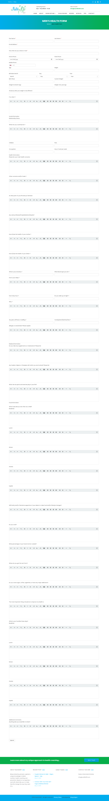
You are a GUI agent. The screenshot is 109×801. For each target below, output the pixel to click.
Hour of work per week (60, 149)
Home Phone (12, 56)
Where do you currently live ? (17, 124)
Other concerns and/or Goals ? (17, 176)
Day (40, 73)
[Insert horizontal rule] (66, 101)
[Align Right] (53, 101)
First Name (12, 38)
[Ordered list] (62, 101)
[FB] (93, 2)
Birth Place (12, 79)
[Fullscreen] (97, 101)
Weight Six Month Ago (15, 85)
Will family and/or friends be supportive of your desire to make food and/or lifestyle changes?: (35, 505)
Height (56, 67)
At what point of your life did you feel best (20, 195)
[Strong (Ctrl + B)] (24, 101)
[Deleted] (30, 101)
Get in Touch (91, 760)
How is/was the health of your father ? (19, 253)
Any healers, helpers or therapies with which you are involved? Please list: (29, 365)
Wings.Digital (73, 797)
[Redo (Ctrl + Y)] (17, 101)
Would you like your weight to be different (20, 91)
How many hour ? (14, 296)
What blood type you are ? (61, 272)
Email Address (13, 44)
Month (12, 76)
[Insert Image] (44, 101)
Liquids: (11, 486)
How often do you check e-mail (18, 51)
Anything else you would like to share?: (19, 722)
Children (11, 143)
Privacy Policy (57, 797)
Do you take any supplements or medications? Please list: (25, 346)
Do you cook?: (13, 524)
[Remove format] (70, 101)
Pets (55, 143)
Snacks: (11, 466)
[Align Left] (47, 101)
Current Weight (58, 79)
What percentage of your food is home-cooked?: (23, 544)
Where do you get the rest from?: (18, 563)
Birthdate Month (13, 73)
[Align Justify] (56, 101)
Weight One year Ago (60, 85)
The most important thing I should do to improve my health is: (26, 602)
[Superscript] (34, 101)
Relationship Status (14, 118)
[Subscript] (36, 101)
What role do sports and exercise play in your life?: (23, 384)
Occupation (12, 149)
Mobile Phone (12, 62)
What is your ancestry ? (15, 272)
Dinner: (11, 447)
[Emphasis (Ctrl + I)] (27, 101)
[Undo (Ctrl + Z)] (14, 101)
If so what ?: (12, 97)
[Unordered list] (59, 101)
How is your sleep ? (14, 277)
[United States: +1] (11, 65)
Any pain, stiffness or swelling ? (17, 320)
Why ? (10, 302)
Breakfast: (12, 408)
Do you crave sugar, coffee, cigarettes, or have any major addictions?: (28, 582)
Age (10, 67)
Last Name (57, 38)
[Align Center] (50, 101)
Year (71, 73)
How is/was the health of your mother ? (20, 234)
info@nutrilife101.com (77, 8)
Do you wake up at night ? (61, 296)
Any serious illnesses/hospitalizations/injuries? (21, 215)
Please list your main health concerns (19, 157)
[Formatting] (21, 101)
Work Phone (57, 56)
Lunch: (11, 428)
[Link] (40, 101)
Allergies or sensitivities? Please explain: (20, 326)
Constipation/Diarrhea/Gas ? (62, 320)
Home (48, 24)
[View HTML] (10, 101)
